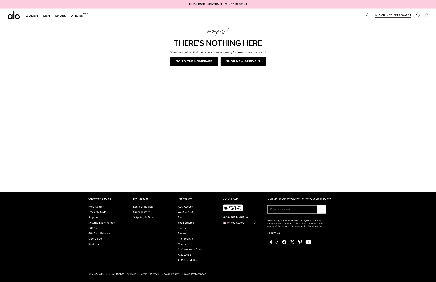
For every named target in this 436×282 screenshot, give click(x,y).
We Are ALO (185, 212)
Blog (180, 217)
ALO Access (185, 206)
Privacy (154, 274)
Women (32, 16)
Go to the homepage (194, 61)
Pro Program (185, 238)
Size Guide (95, 238)
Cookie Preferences (194, 274)
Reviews (93, 244)
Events (182, 233)
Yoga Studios (186, 222)
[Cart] (426, 15)
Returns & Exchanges (101, 222)
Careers (182, 244)
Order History (141, 212)
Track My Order (97, 212)
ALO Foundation (188, 260)
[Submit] (321, 209)
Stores (182, 228)
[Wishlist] (418, 15)
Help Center (96, 206)
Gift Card (93, 228)
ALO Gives (184, 255)
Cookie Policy (170, 274)
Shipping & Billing (144, 217)
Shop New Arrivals (243, 61)
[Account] (376, 15)
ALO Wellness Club (189, 249)
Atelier (77, 15)
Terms (143, 274)
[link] (395, 15)
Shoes (60, 16)
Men (46, 16)
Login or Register (143, 206)
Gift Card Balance (99, 233)
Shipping (93, 217)
